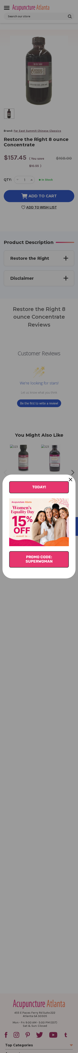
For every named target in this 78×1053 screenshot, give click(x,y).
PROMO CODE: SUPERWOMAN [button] (39, 559)
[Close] (71, 480)
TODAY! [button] (39, 487)
